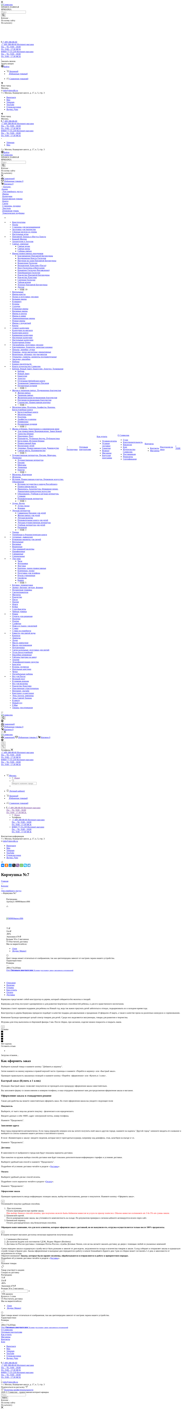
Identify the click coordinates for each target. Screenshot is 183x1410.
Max (8, 100)
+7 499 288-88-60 (9, 42)
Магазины (5, 1337)
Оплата (9, 992)
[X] (14, 865)
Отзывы (10, 987)
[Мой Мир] (10, 865)
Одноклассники (13, 107)
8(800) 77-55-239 (17, 54)
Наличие (10, 985)
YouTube (10, 104)
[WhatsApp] (21, 865)
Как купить (11, 990)
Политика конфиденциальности (18, 1390)
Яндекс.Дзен (12, 109)
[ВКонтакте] (2, 865)
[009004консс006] (14, 918)
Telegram (10, 102)
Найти (4, 1398)
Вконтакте (11, 97)
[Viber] (17, 865)
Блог (3, 1342)
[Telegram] (29, 865)
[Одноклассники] (6, 865)
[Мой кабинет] (2, 721)
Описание (11, 983)
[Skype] (25, 865)
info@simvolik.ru (10, 90)
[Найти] (3, 15)
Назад (17, 778)
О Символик (7, 1330)
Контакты (5, 1339)
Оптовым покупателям (11, 1332)
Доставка (10, 995)
